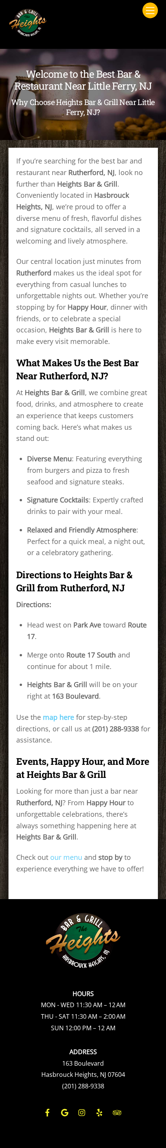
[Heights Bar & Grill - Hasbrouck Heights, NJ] (27, 34)
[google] (65, 1111)
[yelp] (99, 1111)
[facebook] (47, 1111)
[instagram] (82, 1111)
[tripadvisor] (117, 1111)
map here (58, 717)
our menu (66, 857)
